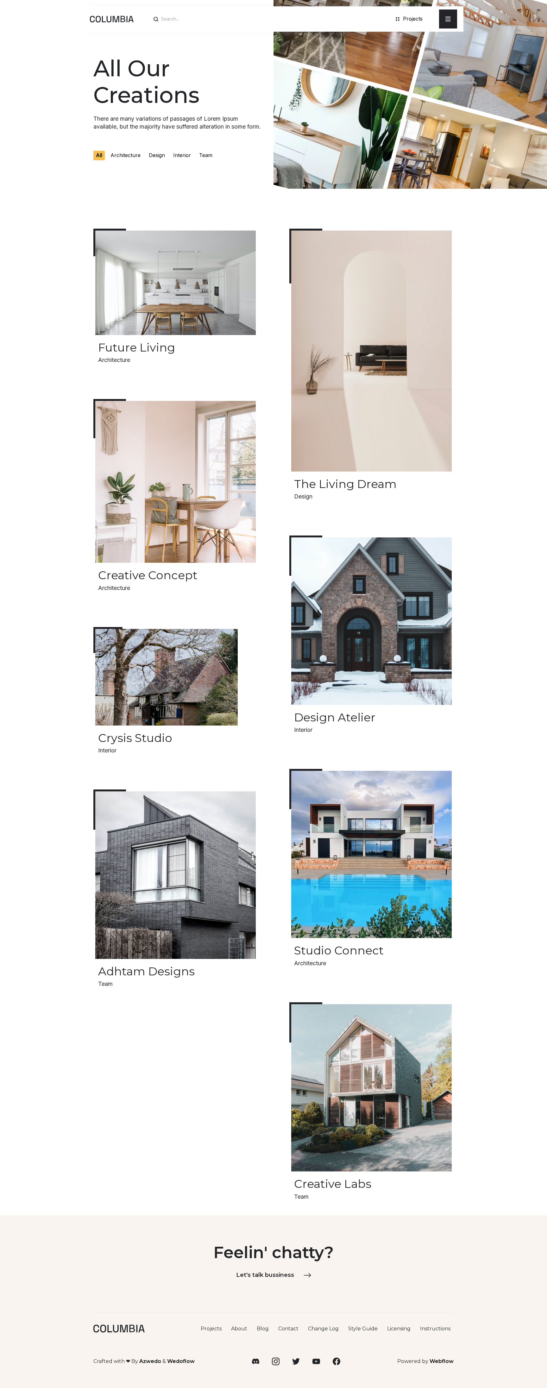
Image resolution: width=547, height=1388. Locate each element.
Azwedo (150, 1361)
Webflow (442, 1361)
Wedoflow (181, 1361)
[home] (112, 19)
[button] (448, 19)
